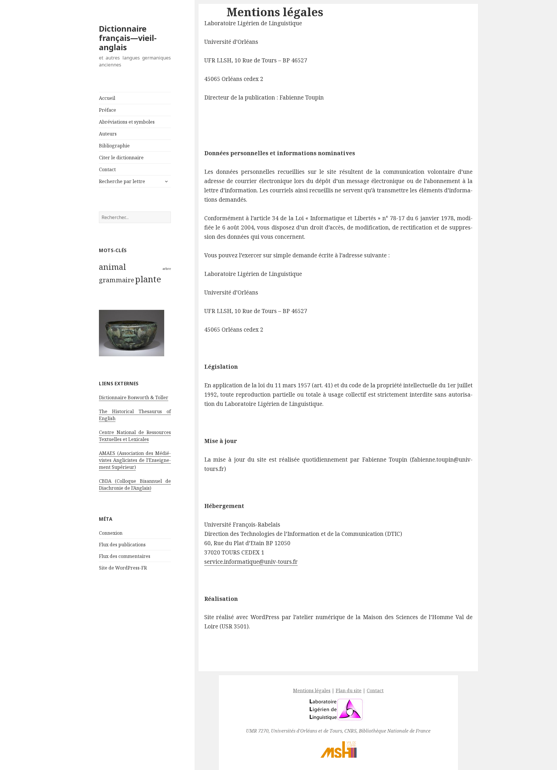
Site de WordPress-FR (123, 568)
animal (112, 266)
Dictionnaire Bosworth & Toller (133, 397)
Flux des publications (122, 544)
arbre (166, 269)
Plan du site (348, 690)
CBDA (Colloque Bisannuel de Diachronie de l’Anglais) (135, 484)
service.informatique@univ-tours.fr (251, 561)
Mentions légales (311, 690)
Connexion (110, 533)
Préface (107, 110)
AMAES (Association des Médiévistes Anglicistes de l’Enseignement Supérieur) (135, 460)
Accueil (107, 98)
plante (148, 279)
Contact (107, 169)
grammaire (116, 279)
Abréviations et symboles (127, 122)
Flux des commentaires (124, 556)
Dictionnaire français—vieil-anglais (128, 38)
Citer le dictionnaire (121, 157)
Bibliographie (114, 145)
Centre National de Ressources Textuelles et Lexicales (135, 435)
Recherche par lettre (122, 181)
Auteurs (108, 134)
